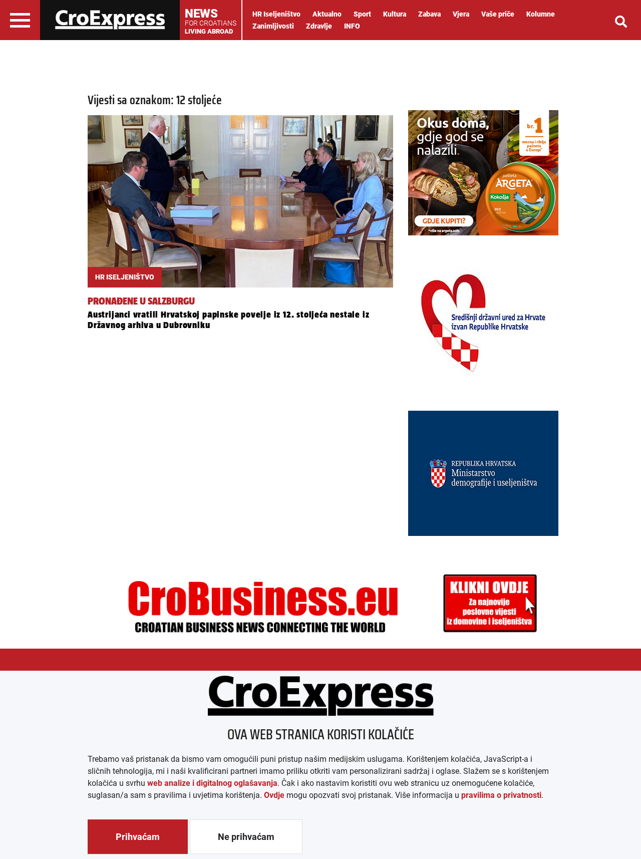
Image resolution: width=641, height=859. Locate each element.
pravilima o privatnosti (501, 795)
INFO (352, 26)
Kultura (394, 14)
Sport (362, 14)
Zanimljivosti (273, 26)
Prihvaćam (138, 836)
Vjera (461, 14)
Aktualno (327, 14)
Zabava (429, 14)
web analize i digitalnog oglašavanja (212, 783)
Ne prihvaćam (246, 836)
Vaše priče (497, 14)
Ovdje (274, 795)
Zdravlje (319, 26)
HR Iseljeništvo (276, 14)
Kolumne (540, 14)
